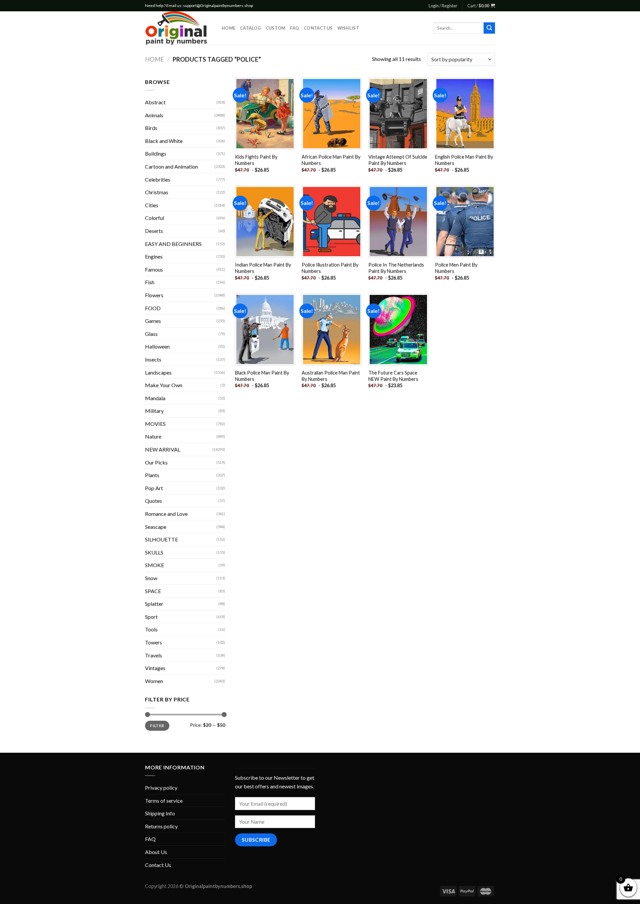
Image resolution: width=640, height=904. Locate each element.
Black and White (164, 141)
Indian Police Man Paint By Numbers (263, 268)
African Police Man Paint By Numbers (331, 160)
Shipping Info (160, 813)
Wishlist (348, 28)
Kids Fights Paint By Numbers (256, 160)
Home (228, 28)
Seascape (155, 526)
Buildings (155, 153)
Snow (151, 578)
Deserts (154, 231)
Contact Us (318, 28)
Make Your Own (163, 385)
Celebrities (157, 179)
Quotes (153, 500)
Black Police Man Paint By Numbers (262, 376)
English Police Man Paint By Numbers (464, 160)
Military (154, 411)
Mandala (155, 398)
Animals (154, 115)
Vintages (155, 668)
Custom (276, 28)
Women (154, 681)
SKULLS (154, 552)
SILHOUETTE (161, 539)
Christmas (156, 192)
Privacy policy (161, 787)
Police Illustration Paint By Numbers (330, 268)
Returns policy (161, 826)
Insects (153, 359)
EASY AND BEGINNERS (173, 244)
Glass (151, 334)
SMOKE (154, 565)
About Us (156, 852)
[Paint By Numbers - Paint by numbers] (178, 28)
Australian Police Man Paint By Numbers (331, 376)
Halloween (157, 346)
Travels (153, 655)
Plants (152, 475)
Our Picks (156, 462)
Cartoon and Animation (171, 166)
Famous (154, 269)
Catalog (250, 28)
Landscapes (158, 372)
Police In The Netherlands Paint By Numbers (396, 268)
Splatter (154, 603)
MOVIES (155, 424)
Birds (151, 128)
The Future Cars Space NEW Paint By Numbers (393, 376)
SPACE (153, 591)
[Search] (489, 28)
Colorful (154, 218)
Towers (153, 642)
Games (153, 321)
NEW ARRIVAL (162, 449)
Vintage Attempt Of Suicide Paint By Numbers (397, 160)
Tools (151, 629)
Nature (153, 436)
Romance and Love (166, 513)
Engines (154, 256)
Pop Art (154, 488)
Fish (149, 282)
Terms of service (164, 800)
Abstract (155, 102)
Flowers (154, 295)
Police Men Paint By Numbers (456, 268)
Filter (157, 725)
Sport (151, 616)
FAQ (294, 28)
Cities (151, 205)
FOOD (153, 308)
